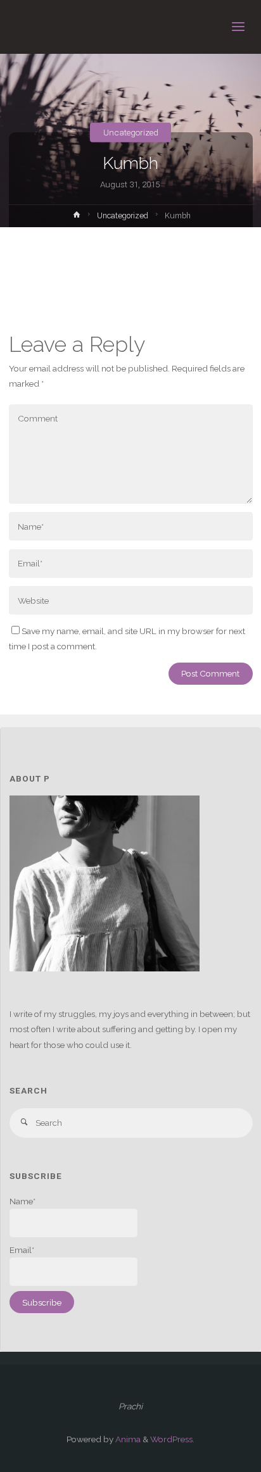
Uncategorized (130, 132)
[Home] (76, 217)
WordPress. (172, 1439)
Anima (127, 1439)
